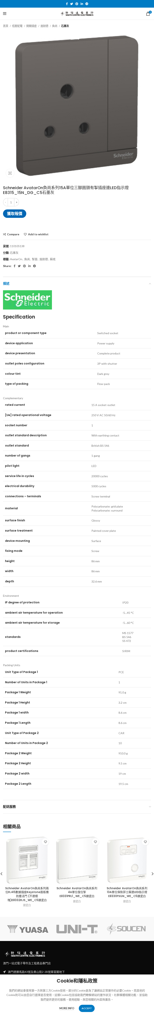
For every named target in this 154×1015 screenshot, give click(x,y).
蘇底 (53, 259)
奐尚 (55, 25)
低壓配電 (17, 25)
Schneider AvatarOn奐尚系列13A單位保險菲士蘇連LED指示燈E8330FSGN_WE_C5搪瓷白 (127, 892)
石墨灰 (65, 25)
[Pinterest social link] (76, 3)
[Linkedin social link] (81, 3)
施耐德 (45, 25)
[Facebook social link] (67, 3)
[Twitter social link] (71, 3)
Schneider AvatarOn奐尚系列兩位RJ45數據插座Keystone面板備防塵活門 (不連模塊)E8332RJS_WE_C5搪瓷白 (27, 894)
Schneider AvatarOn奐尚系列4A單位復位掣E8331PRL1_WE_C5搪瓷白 (77, 892)
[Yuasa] (27, 929)
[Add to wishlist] (45, 841)
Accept (87, 1008)
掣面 (34, 259)
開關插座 (31, 25)
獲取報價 (14, 213)
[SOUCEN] (126, 929)
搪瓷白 (27, 905)
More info (66, 1008)
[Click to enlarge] (10, 173)
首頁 (6, 25)
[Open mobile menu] (4, 14)
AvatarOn (16, 259)
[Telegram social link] (86, 3)
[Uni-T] (77, 929)
